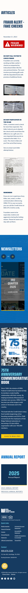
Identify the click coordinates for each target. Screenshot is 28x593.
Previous (4, 256)
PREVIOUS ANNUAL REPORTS (12, 491)
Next (12, 256)
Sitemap (13, 574)
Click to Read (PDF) (12, 436)
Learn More (13, 292)
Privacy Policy (6, 574)
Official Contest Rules (7, 540)
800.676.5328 (7, 551)
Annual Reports (5, 535)
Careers (3, 532)
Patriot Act (4, 537)
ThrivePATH (18, 540)
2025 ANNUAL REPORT (9, 488)
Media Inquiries (5, 526)
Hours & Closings (5, 529)
